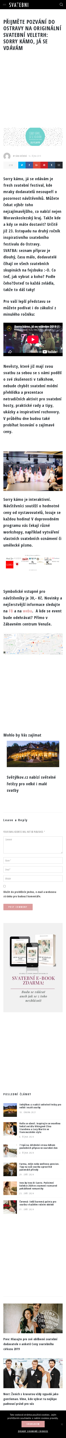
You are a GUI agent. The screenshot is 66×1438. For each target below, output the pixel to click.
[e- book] (33, 925)
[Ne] (61, 1424)
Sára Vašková (21, 156)
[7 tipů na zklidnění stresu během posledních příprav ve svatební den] (10, 1150)
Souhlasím (33, 1424)
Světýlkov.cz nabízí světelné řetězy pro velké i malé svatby (40, 1106)
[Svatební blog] (18, 4)
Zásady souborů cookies (33, 1431)
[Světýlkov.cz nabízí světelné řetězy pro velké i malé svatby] (10, 1110)
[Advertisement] (33, 93)
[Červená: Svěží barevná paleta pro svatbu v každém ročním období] (10, 1207)
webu (27, 611)
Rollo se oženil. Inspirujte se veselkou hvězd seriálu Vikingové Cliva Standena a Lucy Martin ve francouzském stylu (40, 1128)
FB (11, 611)
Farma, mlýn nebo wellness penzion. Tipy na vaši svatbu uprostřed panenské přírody (39, 1166)
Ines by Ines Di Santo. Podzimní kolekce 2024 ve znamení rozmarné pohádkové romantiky (38, 1185)
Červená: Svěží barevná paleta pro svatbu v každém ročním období (37, 1203)
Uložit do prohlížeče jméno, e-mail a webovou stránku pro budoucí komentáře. (29, 894)
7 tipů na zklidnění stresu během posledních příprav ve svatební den (38, 1146)
